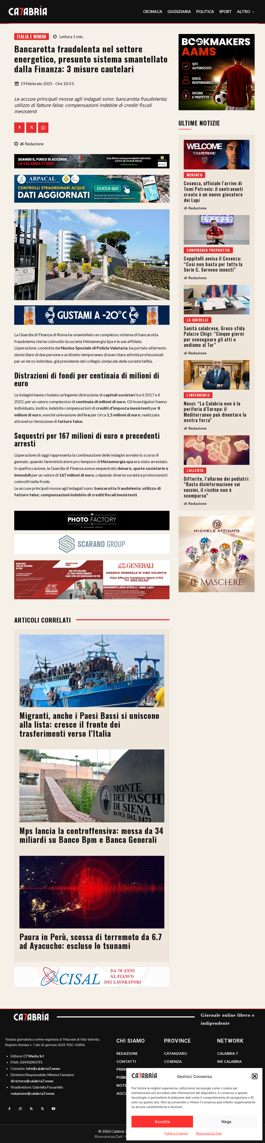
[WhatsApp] (43, 127)
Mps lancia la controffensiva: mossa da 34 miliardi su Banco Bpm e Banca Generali (91, 835)
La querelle (197, 319)
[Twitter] (31, 127)
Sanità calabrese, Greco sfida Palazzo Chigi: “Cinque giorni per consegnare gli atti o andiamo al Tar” (214, 336)
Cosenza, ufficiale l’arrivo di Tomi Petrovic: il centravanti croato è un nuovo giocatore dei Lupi (213, 191)
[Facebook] (19, 127)
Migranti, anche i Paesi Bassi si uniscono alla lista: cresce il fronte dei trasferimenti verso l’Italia (89, 724)
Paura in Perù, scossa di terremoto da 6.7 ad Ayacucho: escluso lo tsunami (90, 941)
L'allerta (195, 470)
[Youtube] (53, 1109)
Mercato (194, 174)
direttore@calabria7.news (32, 1081)
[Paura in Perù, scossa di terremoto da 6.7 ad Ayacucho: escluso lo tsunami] (91, 892)
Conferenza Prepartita (208, 250)
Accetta (162, 1121)
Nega (226, 1121)
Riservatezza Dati (209, 1133)
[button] (254, 1076)
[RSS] (31, 1109)
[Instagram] (20, 1109)
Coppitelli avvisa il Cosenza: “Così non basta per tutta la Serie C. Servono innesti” (213, 264)
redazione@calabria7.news (33, 1093)
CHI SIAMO (130, 1041)
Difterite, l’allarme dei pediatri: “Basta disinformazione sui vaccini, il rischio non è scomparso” (216, 487)
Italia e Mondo (31, 36)
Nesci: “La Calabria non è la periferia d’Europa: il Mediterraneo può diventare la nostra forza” (215, 412)
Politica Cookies (176, 1133)
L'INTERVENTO (198, 395)
